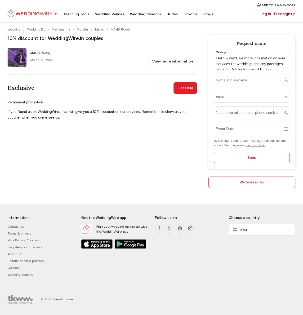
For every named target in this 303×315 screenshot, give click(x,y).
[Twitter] (169, 228)
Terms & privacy (19, 233)
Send (251, 157)
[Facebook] (159, 228)
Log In (265, 14)
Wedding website (20, 275)
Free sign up (284, 14)
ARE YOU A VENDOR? (278, 5)
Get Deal (185, 88)
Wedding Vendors (145, 14)
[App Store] (97, 248)
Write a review (252, 182)
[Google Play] (130, 248)
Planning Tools (76, 14)
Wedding (15, 29)
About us (14, 254)
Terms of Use (255, 145)
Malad (100, 29)
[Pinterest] (180, 228)
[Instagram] (190, 228)
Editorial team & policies (26, 261)
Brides (172, 14)
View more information (172, 61)
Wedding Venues (109, 14)
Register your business (25, 247)
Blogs (208, 14)
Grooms (190, 14)
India (243, 230)
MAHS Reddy (121, 29)
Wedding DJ (36, 29)
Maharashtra (61, 29)
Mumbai (83, 29)
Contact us (16, 227)
